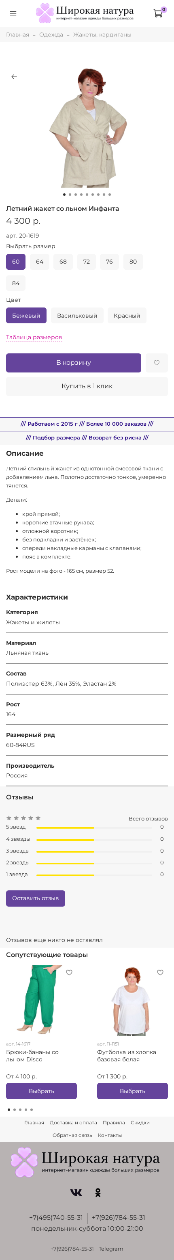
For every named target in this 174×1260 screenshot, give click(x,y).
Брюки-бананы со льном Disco (32, 1055)
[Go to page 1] (9, 1109)
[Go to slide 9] (109, 194)
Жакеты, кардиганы (102, 34)
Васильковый (77, 315)
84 (15, 283)
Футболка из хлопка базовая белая (126, 1055)
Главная (17, 34)
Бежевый (26, 315)
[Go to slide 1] (64, 194)
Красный (127, 315)
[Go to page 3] (20, 1109)
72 (86, 261)
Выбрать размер (30, 246)
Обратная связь (72, 1135)
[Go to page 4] (26, 1109)
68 (63, 261)
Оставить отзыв (35, 898)
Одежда (51, 34)
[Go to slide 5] (87, 194)
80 (133, 261)
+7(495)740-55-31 (56, 1217)
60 (15, 261)
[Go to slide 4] (81, 194)
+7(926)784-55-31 (118, 1217)
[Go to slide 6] (92, 194)
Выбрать (41, 1091)
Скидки (140, 1122)
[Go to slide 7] (98, 194)
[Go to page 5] (31, 1109)
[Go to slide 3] (75, 194)
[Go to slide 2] (70, 194)
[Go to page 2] (14, 1109)
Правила (114, 1122)
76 (109, 261)
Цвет (13, 300)
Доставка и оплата (73, 1122)
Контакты (110, 1135)
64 (39, 261)
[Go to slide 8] (104, 194)
